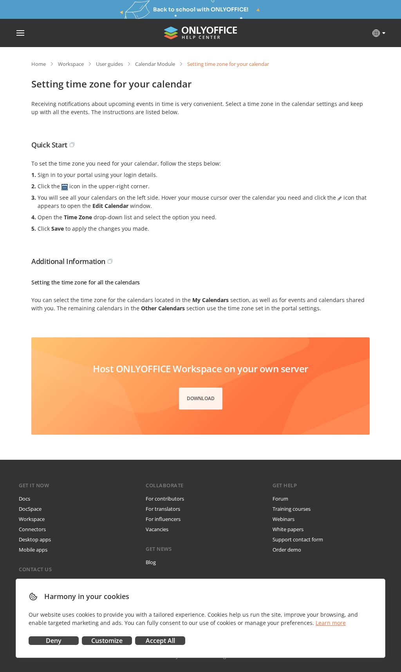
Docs (24, 498)
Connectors (32, 529)
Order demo (287, 549)
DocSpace (30, 508)
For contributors (165, 498)
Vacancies (157, 529)
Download (201, 398)
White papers (288, 529)
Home (38, 63)
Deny (53, 640)
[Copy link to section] (72, 144)
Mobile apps (33, 549)
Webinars (283, 519)
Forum (280, 498)
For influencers (163, 519)
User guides (109, 63)
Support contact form (298, 539)
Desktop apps (35, 539)
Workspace (71, 63)
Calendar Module (155, 63)
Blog (151, 562)
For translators (163, 508)
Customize (107, 640)
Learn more (331, 622)
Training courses (292, 508)
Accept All (160, 640)
